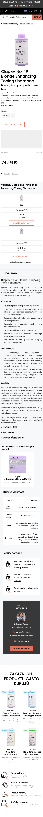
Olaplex (39, 152)
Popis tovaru (11, 273)
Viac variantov (11, 124)
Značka (7, 174)
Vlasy (6, 23)
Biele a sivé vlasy (26, 23)
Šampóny (14, 23)
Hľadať (37, 17)
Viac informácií (7, 105)
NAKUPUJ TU (24, 6)
